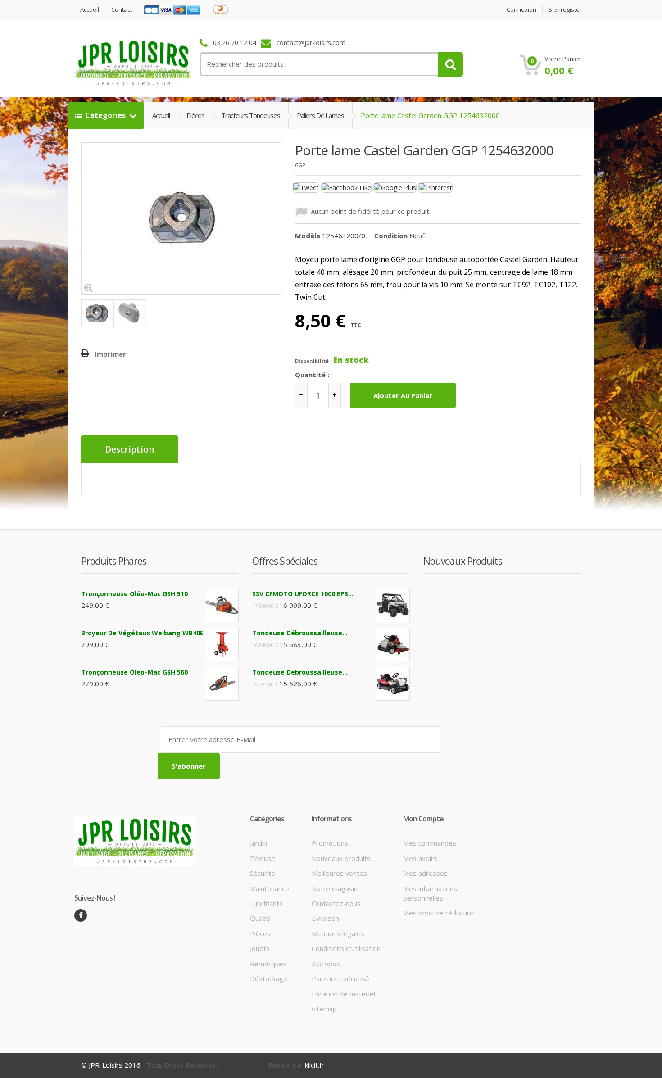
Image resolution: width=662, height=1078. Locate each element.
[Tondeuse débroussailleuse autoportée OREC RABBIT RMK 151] (393, 644)
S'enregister (565, 9)
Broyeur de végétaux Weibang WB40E (142, 633)
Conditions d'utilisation (346, 948)
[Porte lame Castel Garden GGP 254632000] (97, 313)
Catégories (106, 115)
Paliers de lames (320, 115)
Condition (391, 235)
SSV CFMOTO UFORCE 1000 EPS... (303, 593)
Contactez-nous (336, 903)
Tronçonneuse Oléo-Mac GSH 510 (134, 593)
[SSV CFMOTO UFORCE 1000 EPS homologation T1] (393, 605)
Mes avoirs (420, 858)
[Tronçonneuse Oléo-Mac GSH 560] (222, 684)
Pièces (195, 115)
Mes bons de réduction (439, 912)
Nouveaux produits (341, 858)
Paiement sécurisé (340, 978)
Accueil (89, 9)
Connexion (521, 9)
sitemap (324, 1008)
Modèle (307, 235)
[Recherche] (450, 64)
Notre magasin (335, 888)
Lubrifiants (266, 903)
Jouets (260, 948)
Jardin (258, 842)
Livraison (325, 918)
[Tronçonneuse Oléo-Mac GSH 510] (222, 605)
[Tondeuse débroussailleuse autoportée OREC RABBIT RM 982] (393, 684)
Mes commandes (429, 842)
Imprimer (110, 353)
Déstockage (268, 978)
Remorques (268, 963)
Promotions (330, 842)
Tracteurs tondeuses (250, 115)
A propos (326, 963)
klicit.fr (314, 1064)
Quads (260, 918)
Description (129, 449)
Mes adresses (425, 873)
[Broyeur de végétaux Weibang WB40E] (222, 644)
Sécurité (262, 873)
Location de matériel (343, 993)
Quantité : (312, 374)
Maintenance (269, 888)
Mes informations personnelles (430, 893)
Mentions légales (338, 933)
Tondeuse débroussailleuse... (300, 633)
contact (121, 9)
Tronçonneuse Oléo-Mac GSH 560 (134, 672)
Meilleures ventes (339, 873)
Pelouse (262, 858)
